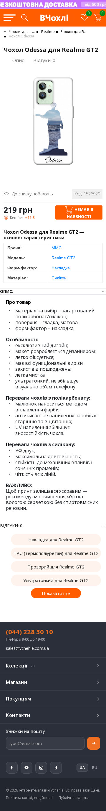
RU (94, 767)
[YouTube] (26, 768)
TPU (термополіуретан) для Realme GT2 (56, 553)
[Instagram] (41, 768)
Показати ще (56, 593)
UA (74, 8)
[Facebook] (12, 768)
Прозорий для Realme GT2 (56, 567)
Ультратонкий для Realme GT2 (56, 580)
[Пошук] (24, 17)
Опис (18, 60)
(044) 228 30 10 (29, 631)
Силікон (59, 278)
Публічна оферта (73, 798)
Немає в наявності (80, 213)
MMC (57, 247)
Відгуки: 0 (44, 60)
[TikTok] (56, 768)
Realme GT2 (63, 258)
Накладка (61, 268)
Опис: (6, 291)
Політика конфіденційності (29, 798)
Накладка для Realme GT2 (56, 540)
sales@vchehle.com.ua (27, 648)
